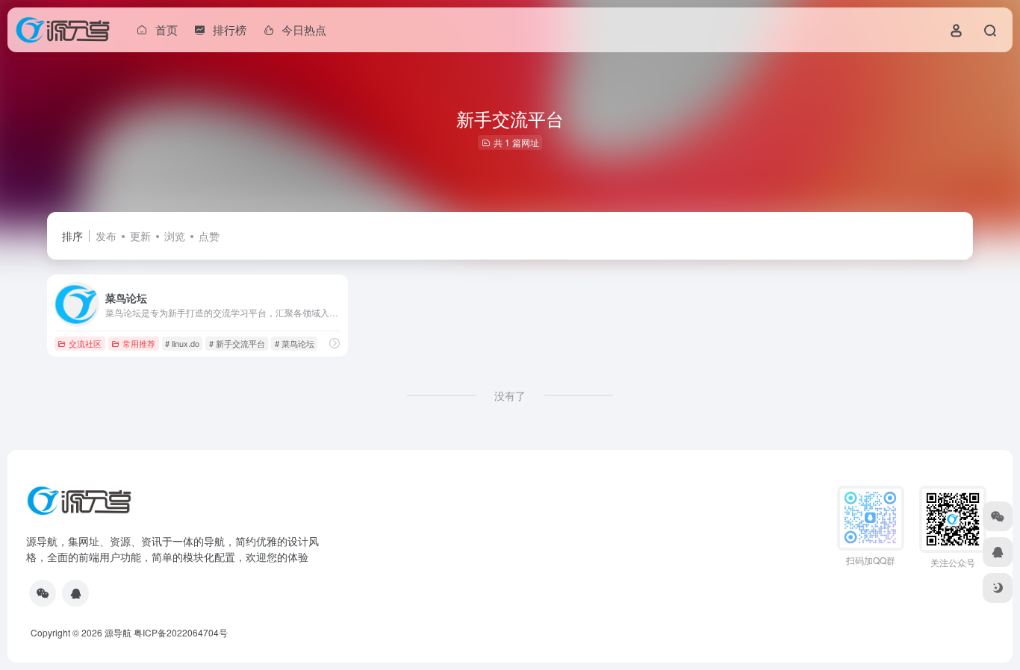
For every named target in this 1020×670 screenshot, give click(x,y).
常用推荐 (138, 343)
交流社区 (85, 343)
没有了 (510, 395)
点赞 (209, 235)
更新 (140, 235)
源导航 (118, 632)
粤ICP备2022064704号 (181, 632)
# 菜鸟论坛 (294, 343)
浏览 (174, 235)
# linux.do (182, 343)
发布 (106, 235)
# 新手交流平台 (237, 343)
